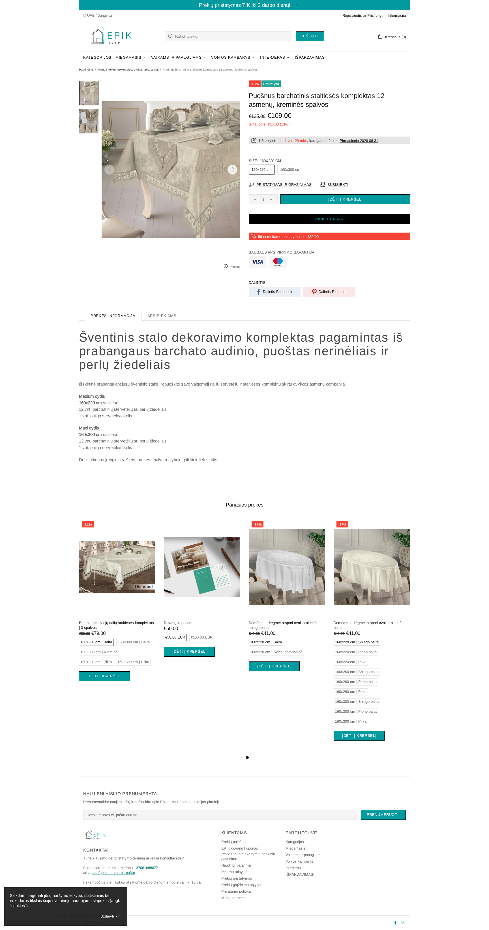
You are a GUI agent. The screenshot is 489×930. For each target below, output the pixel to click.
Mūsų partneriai (233, 898)
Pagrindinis (86, 69)
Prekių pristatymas (236, 878)
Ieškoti (310, 36)
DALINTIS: (258, 282)
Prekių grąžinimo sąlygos (242, 885)
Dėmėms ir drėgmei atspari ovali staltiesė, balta (368, 625)
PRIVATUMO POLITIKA (75, 916)
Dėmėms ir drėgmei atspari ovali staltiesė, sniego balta (283, 625)
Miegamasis (295, 848)
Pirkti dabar (329, 219)
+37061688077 (146, 868)
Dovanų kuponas (177, 623)
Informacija (397, 15)
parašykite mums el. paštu (113, 873)
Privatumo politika (236, 891)
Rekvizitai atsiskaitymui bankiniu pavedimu (248, 856)
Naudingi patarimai (236, 865)
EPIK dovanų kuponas (239, 848)
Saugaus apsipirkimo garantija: (282, 252)
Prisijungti (375, 15)
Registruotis (352, 15)
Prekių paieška (233, 842)
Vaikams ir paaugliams (304, 855)
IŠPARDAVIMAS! (300, 874)
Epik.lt (111, 36)
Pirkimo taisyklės (235, 872)
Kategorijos (295, 842)
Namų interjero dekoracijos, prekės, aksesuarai (128, 69)
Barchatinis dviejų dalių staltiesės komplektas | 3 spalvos (116, 625)
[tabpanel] (117, 606)
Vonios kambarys (300, 861)
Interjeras (293, 868)
